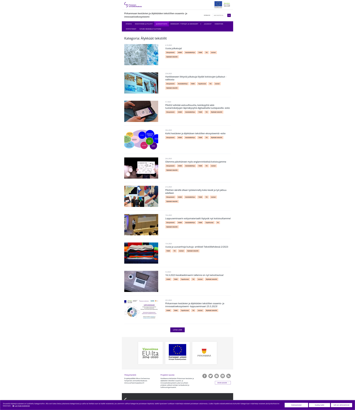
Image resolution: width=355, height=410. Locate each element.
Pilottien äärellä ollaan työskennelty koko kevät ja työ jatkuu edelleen (195, 191)
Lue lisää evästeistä (22, 406)
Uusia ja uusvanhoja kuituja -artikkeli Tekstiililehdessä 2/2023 (196, 246)
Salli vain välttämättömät (341, 405)
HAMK (180, 52)
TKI (207, 52)
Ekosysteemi (170, 52)
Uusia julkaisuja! (173, 48)
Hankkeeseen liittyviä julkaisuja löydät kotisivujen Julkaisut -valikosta (195, 78)
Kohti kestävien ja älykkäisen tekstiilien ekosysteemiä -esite (195, 133)
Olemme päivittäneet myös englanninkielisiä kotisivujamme (195, 161)
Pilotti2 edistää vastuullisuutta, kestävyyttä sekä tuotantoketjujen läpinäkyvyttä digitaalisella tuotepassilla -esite (197, 106)
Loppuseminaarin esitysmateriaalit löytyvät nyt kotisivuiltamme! (198, 218)
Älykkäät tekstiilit (172, 57)
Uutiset (213, 52)
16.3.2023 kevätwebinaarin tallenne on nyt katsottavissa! (194, 275)
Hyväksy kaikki (319, 405)
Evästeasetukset (296, 405)
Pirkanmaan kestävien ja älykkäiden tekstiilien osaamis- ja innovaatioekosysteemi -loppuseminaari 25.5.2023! (194, 305)
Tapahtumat (202, 84)
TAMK (200, 52)
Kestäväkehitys (190, 52)
